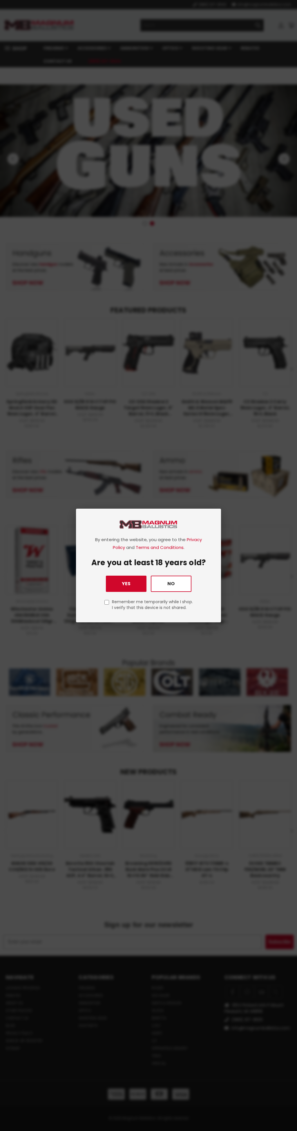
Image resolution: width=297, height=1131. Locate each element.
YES (126, 583)
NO (171, 583)
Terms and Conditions (160, 547)
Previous (288, 1113)
